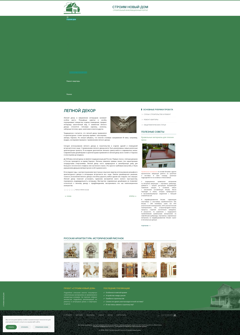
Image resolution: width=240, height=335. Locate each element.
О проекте (68, 315)
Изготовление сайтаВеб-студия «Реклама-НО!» (165, 315)
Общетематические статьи (155, 125)
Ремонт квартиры (151, 120)
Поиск (101, 315)
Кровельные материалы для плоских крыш (157, 138)
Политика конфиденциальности (103, 326)
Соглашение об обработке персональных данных (131, 326)
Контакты (91, 315)
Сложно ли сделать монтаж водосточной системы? (124, 302)
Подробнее (144, 225)
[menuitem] (68, 17)
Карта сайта (121, 315)
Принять (11, 327)
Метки (110, 315)
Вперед (131, 196)
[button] (71, 250)
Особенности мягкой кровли (116, 292)
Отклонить (24, 327)
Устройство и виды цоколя (115, 295)
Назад (69, 196)
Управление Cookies (41, 327)
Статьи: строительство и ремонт (157, 114)
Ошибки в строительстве (115, 298)
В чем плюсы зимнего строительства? (120, 305)
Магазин (79, 315)
